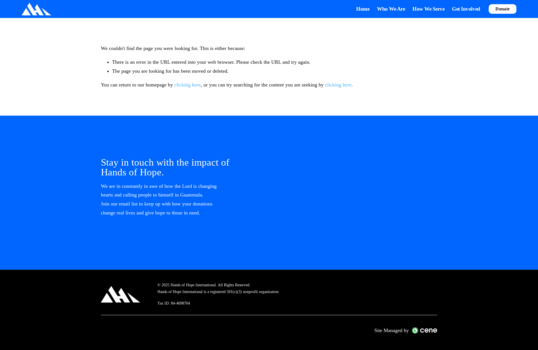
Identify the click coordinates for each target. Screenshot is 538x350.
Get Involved (466, 9)
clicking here (187, 85)
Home (362, 9)
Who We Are (391, 9)
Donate (502, 8)
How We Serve (428, 9)
